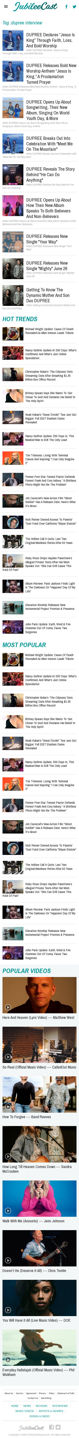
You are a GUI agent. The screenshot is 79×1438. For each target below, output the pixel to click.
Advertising (46, 1397)
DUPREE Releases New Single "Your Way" (47, 239)
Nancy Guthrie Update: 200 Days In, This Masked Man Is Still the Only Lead (49, 438)
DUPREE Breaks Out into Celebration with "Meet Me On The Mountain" (49, 143)
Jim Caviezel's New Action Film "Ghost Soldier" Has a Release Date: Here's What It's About (50, 502)
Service (19, 1393)
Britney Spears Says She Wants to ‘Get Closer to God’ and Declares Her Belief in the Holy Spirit (50, 397)
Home (15, 1406)
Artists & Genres (51, 1411)
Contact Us (33, 1397)
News (27, 1406)
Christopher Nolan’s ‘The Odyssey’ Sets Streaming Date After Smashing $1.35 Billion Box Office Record (49, 375)
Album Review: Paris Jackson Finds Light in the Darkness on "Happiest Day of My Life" (50, 587)
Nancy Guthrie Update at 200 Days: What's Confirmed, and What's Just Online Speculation (51, 354)
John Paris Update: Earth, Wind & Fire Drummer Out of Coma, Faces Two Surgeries (48, 628)
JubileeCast (31, 1428)
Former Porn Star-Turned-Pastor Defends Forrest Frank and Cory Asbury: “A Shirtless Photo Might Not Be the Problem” (50, 480)
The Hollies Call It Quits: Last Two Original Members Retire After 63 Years (48, 540)
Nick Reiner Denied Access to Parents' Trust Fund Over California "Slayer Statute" (50, 521)
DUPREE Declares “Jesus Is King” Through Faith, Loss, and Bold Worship (50, 40)
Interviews (60, 1406)
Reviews (41, 1406)
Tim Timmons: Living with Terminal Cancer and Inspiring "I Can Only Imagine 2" (49, 459)
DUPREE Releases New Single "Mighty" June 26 (47, 265)
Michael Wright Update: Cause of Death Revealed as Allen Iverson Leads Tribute (49, 331)
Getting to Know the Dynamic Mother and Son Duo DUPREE (48, 295)
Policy (51, 1393)
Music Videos (25, 1411)
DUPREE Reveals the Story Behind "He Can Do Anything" (50, 174)
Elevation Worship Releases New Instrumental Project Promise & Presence (49, 607)
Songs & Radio (40, 1416)
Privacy (42, 1393)
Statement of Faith (65, 1393)
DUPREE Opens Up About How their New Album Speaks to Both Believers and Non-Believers (48, 208)
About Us (9, 1393)
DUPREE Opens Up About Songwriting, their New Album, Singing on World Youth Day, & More (48, 110)
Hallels (35, 6)
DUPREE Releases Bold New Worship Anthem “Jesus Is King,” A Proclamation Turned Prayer (51, 73)
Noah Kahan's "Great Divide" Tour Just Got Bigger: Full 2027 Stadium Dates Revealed (50, 418)
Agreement (31, 1393)
